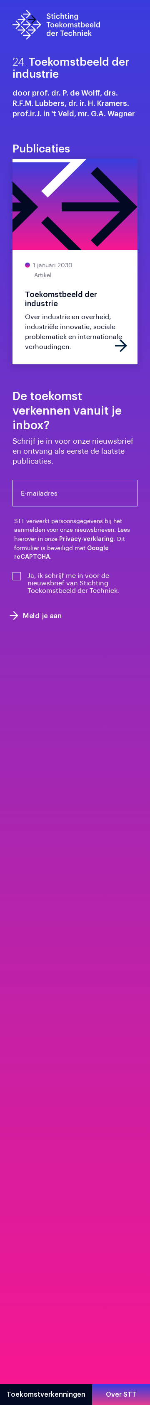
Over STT (121, 1394)
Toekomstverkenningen (46, 1394)
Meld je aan (42, 615)
